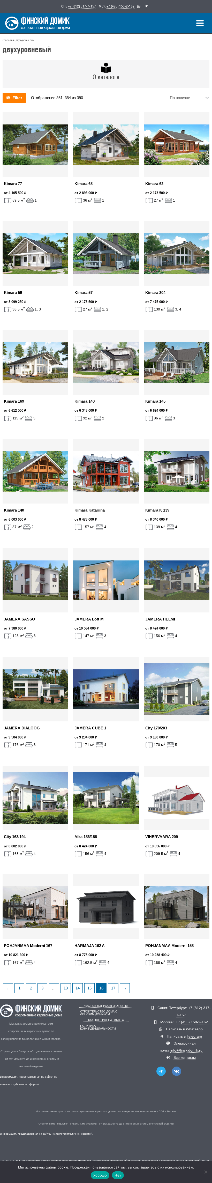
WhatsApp (194, 1029)
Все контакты (184, 1058)
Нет (118, 1175)
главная (7, 40)
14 (77, 988)
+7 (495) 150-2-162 (120, 6)
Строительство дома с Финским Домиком (98, 1013)
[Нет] (205, 1171)
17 (113, 988)
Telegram (194, 1036)
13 (66, 988)
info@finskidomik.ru (186, 1050)
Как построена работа (106, 1020)
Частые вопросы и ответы (106, 1005)
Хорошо (100, 1175)
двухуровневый (25, 40)
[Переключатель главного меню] (200, 23)
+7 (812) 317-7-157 (82, 6)
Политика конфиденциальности (98, 1027)
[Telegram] (161, 1071)
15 (89, 988)
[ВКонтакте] (176, 1071)
